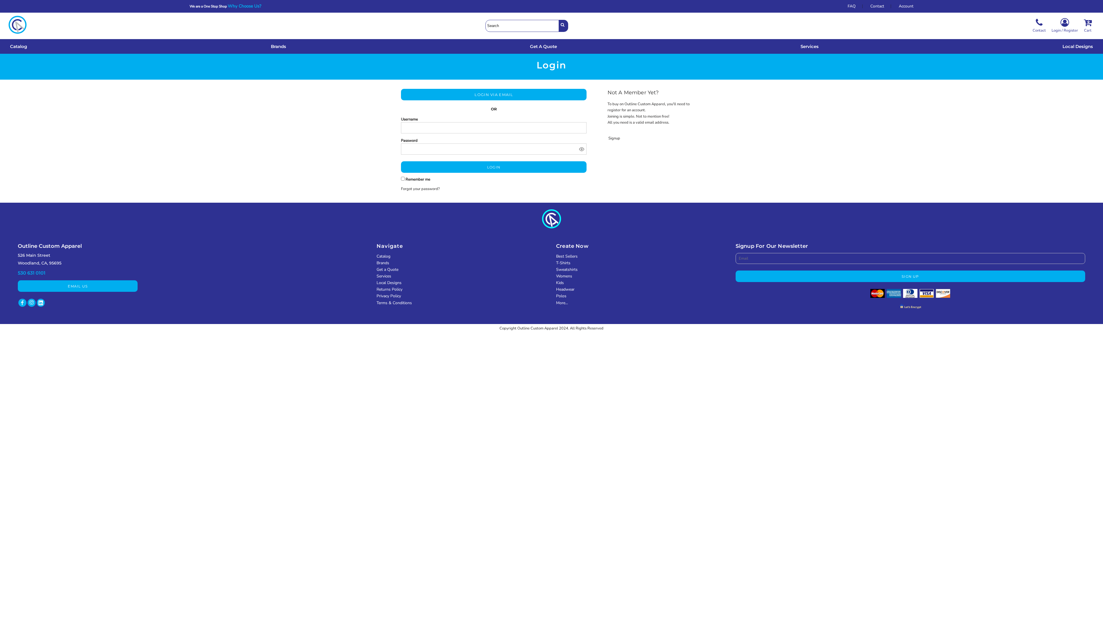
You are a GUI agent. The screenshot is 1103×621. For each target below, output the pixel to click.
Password (409, 140)
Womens (564, 276)
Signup (614, 138)
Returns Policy (389, 289)
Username (409, 119)
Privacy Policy (389, 296)
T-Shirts (563, 263)
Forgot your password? (420, 188)
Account (906, 6)
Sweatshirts (567, 269)
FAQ (852, 6)
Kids (560, 282)
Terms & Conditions (394, 303)
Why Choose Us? (246, 6)
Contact (877, 6)
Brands (383, 263)
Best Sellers (567, 256)
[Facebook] (22, 303)
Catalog (383, 256)
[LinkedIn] (41, 303)
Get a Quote (387, 269)
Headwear (565, 289)
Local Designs (389, 282)
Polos (561, 296)
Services (384, 276)
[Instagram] (32, 303)
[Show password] (581, 149)
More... (562, 303)
